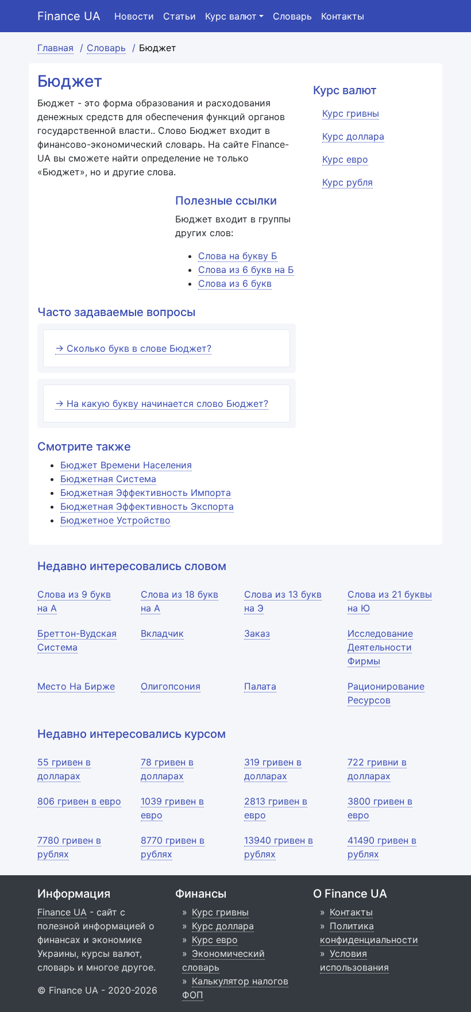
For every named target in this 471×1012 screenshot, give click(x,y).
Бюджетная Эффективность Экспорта (147, 506)
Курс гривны (220, 912)
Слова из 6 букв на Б (246, 269)
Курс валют (231, 16)
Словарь (292, 16)
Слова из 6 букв (235, 283)
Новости (134, 16)
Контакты (342, 16)
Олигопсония (170, 686)
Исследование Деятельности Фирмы (380, 647)
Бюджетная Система (108, 478)
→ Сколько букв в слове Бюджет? (133, 348)
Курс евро (215, 939)
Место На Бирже (76, 686)
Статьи (179, 16)
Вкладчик (162, 633)
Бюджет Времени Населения (126, 465)
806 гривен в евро (79, 801)
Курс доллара (223, 926)
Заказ (257, 633)
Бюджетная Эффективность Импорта (145, 492)
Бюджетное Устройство (115, 520)
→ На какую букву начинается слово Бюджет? (161, 403)
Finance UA (69, 16)
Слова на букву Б (237, 255)
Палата (260, 686)
